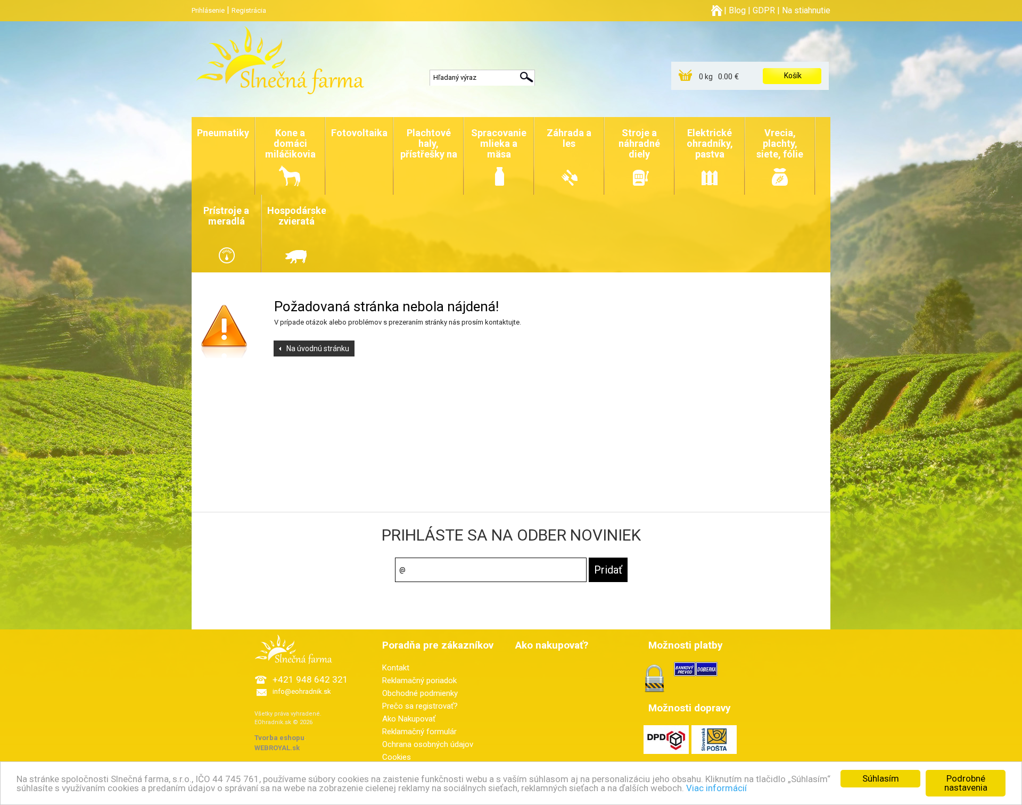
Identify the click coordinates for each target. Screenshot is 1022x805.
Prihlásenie (208, 10)
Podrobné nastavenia (965, 783)
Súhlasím (880, 778)
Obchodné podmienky (420, 693)
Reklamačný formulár (419, 731)
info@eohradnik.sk (302, 691)
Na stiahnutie (806, 10)
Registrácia (249, 10)
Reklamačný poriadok (419, 680)
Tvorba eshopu (279, 738)
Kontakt (395, 668)
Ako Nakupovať (408, 719)
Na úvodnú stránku (317, 348)
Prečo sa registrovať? (420, 706)
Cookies (396, 757)
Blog (737, 10)
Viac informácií (716, 788)
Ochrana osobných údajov (427, 744)
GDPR (764, 10)
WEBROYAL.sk (277, 748)
